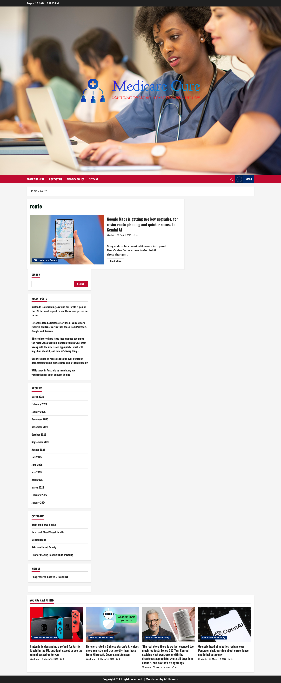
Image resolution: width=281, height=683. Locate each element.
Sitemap (93, 179)
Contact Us (55, 179)
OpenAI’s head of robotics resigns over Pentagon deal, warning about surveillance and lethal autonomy (60, 361)
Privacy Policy (75, 179)
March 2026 (38, 397)
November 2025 (40, 427)
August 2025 (38, 449)
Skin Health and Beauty (45, 260)
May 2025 (37, 472)
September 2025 (40, 442)
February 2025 (39, 495)
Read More (116, 261)
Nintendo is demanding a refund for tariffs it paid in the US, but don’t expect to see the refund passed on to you (59, 311)
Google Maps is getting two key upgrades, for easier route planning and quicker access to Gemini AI (67, 239)
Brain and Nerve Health (44, 524)
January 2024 (39, 502)
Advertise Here (35, 179)
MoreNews (153, 679)
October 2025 (39, 434)
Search (36, 274)
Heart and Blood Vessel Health (48, 532)
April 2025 (37, 480)
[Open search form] (231, 179)
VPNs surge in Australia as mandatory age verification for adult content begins (53, 372)
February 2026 (39, 404)
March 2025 (38, 487)
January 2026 (39, 412)
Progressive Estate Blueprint (50, 577)
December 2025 (40, 419)
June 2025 (37, 465)
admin (112, 235)
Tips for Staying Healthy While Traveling (52, 555)
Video (249, 179)
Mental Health (39, 540)
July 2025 (37, 457)
